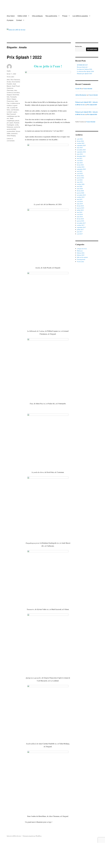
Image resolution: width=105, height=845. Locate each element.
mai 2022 (79, 171)
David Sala (16, 95)
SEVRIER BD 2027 (82, 65)
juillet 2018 (80, 210)
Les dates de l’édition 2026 (84, 69)
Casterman (10, 88)
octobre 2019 (80, 197)
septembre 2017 (81, 227)
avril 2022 (80, 173)
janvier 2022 (80, 178)
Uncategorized (81, 259)
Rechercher (78, 46)
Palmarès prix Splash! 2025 (84, 73)
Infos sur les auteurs (82, 257)
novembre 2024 (81, 150)
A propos (10, 20)
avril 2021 (80, 180)
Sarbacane (10, 127)
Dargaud (9, 95)
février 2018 (80, 219)
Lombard (9, 112)
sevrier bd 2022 (11, 129)
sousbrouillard (11, 131)
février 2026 (80, 141)
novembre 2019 (81, 195)
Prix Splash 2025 (92, 105)
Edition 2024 (80, 253)
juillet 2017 (80, 229)
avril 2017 (80, 234)
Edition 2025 (80, 255)
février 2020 (80, 191)
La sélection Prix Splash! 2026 (85, 71)
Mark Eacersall (11, 114)
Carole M (78, 88)
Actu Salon (11, 16)
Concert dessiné (87, 88)
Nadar (11, 118)
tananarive (14, 133)
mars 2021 (80, 182)
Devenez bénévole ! (82, 67)
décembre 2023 (81, 156)
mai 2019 (79, 199)
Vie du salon (10, 77)
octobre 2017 (80, 225)
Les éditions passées (80, 16)
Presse (64, 16)
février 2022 (80, 176)
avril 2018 (80, 214)
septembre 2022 (81, 169)
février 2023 (80, 165)
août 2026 (80, 139)
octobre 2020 (80, 184)
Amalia (9, 82)
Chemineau (10, 90)
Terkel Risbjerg (11, 136)
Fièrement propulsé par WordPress (32, 836)
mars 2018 (80, 216)
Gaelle (9, 71)
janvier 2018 (80, 221)
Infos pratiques (37, 16)
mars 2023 (80, 163)
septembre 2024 (81, 152)
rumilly (17, 125)
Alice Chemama (15, 80)
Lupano (15, 112)
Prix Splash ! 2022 (24, 57)
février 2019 (80, 206)
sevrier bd (17, 127)
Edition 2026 (22, 16)
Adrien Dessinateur (80, 95)
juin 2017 (79, 232)
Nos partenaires (51, 16)
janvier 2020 (80, 193)
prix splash (10, 123)
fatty (8, 97)
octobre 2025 (80, 143)
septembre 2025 (81, 145)
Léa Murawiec (15, 110)
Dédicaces (80, 251)
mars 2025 (80, 147)
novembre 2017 (81, 223)
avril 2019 (80, 201)
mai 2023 (79, 158)
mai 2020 (79, 186)
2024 (8, 80)
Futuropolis (13, 97)
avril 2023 (80, 160)
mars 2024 (80, 154)
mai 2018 (79, 212)
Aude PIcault (16, 86)
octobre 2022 (80, 167)
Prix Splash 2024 (92, 114)
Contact (19, 20)
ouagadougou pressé (13, 120)
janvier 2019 (80, 208)
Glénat (9, 99)
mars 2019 (80, 204)
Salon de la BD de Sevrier (14, 836)
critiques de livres (82, 249)
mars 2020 (80, 188)
